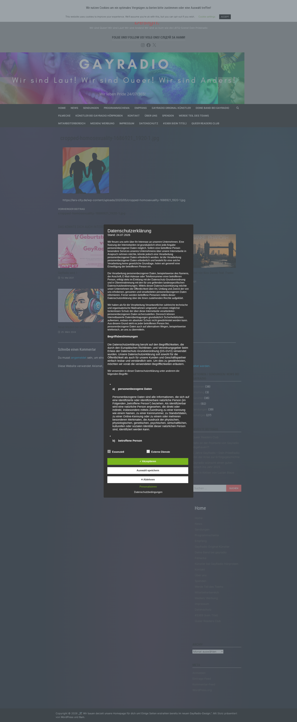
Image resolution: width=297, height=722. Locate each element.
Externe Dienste (160, 452)
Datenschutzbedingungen (148, 492)
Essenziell (118, 452)
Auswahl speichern (148, 470)
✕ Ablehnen (148, 479)
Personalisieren (148, 486)
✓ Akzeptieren (148, 461)
